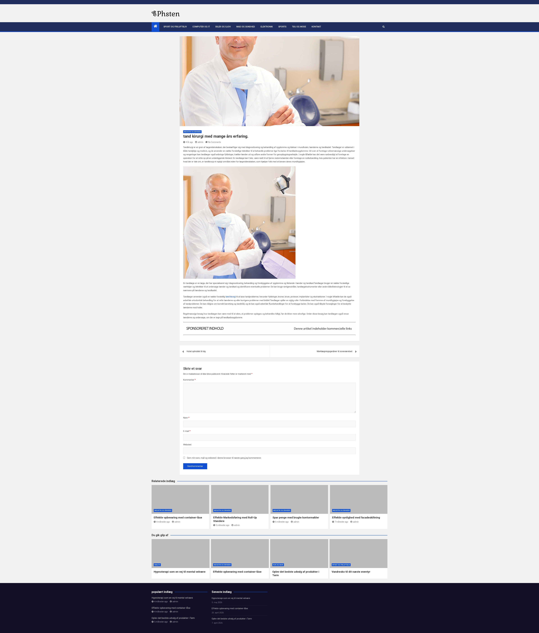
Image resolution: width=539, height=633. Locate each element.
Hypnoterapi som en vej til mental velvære (179, 571)
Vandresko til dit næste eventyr (351, 571)
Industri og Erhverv (192, 132)
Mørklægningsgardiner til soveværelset (334, 351)
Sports (282, 26)
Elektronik (267, 26)
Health (157, 565)
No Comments (214, 142)
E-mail (186, 431)
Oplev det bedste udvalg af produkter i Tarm (173, 618)
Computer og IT (201, 26)
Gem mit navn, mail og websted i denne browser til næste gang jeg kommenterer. (224, 458)
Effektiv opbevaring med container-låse (178, 517)
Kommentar (189, 380)
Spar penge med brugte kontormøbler (296, 517)
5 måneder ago (222, 525)
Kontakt (316, 26)
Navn (186, 417)
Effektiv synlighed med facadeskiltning (356, 517)
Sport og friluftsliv (175, 26)
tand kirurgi (231, 296)
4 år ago (189, 142)
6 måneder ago (282, 522)
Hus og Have (278, 565)
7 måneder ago (341, 522)
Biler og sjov (223, 26)
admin (200, 142)
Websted (187, 444)
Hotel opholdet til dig (196, 351)
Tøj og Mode (299, 26)
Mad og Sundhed (245, 26)
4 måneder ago (163, 522)
